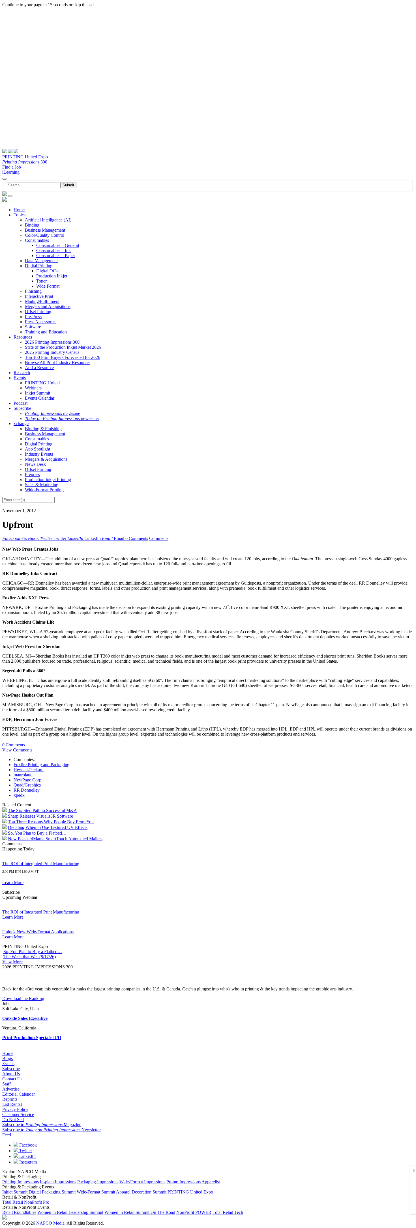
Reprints (9, 1099)
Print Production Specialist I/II (31, 1037)
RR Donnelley (27, 790)
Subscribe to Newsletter (51, 1129)
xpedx (19, 795)
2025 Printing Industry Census (52, 352)
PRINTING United (42, 382)
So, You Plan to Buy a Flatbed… (37, 833)
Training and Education (46, 331)
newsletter (62, 418)
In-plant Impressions (58, 1181)
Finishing (33, 291)
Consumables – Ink (53, 250)
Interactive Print (39, 296)
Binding (32, 225)
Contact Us (12, 1078)
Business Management (45, 230)
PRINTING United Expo (25, 156)
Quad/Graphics (27, 785)
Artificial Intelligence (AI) (48, 219)
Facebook (27, 1145)
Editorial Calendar (18, 1094)
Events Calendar (39, 398)
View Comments (17, 749)
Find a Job (11, 167)
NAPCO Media (50, 1223)
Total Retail (12, 1202)
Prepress (32, 474)
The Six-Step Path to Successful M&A (42, 810)
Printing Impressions (20, 1181)
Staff (6, 1083)
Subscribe (22, 408)
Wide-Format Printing (44, 489)
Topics (19, 214)
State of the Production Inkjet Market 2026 (63, 347)
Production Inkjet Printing (48, 479)
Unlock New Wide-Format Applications (38, 931)
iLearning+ (12, 172)
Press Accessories (40, 321)
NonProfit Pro (36, 1202)
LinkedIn (27, 1156)
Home (19, 209)
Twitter (25, 1150)
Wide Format (47, 286)
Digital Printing (38, 265)
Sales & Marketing (41, 484)
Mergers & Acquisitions (46, 459)
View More (12, 961)
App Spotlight (37, 449)
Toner (41, 281)
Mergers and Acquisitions (47, 306)
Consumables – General (57, 245)
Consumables (37, 240)
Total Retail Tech (228, 1212)
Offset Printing (38, 311)
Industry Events (39, 454)
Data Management (41, 260)
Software (33, 326)
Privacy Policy (15, 1109)
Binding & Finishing (43, 428)
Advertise (11, 1089)
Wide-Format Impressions (142, 1181)
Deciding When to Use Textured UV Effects (47, 827)
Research (22, 372)
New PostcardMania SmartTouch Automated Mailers (55, 838)
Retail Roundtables (19, 1212)
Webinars (33, 387)
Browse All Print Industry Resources (57, 362)
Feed (6, 1134)
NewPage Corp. (28, 779)
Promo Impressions (183, 1181)
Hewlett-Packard (29, 769)
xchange (21, 423)
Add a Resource (39, 367)
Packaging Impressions (97, 1181)
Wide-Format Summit (96, 1192)
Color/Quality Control (44, 235)
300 (24, 162)
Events (20, 377)
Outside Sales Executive (25, 1018)
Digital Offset (48, 270)
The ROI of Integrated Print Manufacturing (40, 863)
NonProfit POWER (193, 1212)
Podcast (20, 403)
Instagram (27, 1162)
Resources (23, 337)
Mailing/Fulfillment (42, 301)
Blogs (7, 1058)
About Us (11, 1073)
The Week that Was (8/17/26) (29, 956)
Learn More (12, 882)
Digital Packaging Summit (52, 1192)
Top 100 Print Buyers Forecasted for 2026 (62, 357)
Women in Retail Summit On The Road (139, 1212)
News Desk (35, 464)
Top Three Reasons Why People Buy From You (51, 821)
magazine (52, 413)
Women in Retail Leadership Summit (70, 1212)
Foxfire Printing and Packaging (41, 764)
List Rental (12, 1104)
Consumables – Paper (55, 255)
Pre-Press (33, 316)
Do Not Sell (13, 1119)
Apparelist (210, 1181)
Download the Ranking (23, 998)
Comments (158, 538)
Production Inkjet (51, 275)
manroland (23, 774)
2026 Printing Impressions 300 (52, 342)
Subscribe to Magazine (41, 1124)
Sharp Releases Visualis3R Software (40, 816)
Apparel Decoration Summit (141, 1192)
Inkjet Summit (37, 393)
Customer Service (18, 1114)
